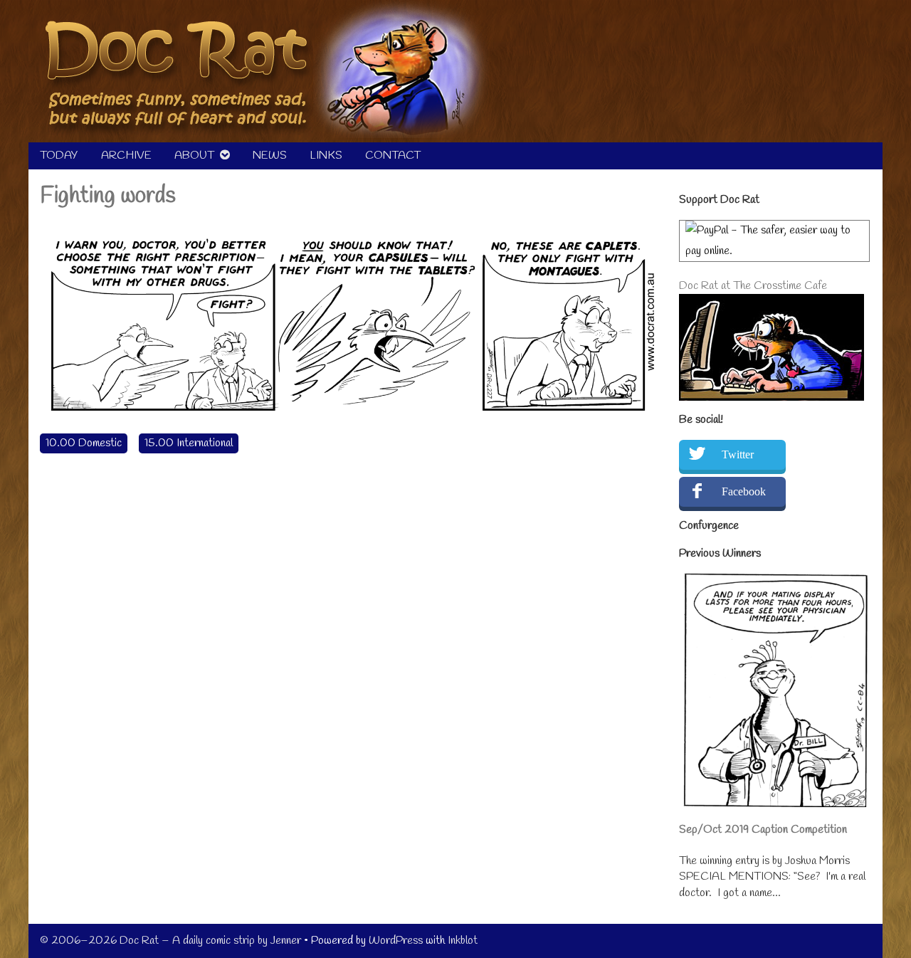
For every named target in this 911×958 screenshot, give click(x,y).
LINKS (326, 155)
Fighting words (108, 196)
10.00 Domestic (84, 443)
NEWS (270, 155)
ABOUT (194, 155)
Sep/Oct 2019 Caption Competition (763, 829)
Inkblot (463, 940)
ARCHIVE (126, 155)
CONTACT (393, 155)
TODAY (59, 155)
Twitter (738, 454)
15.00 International (188, 443)
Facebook (744, 491)
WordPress (396, 940)
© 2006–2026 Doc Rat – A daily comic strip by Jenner (170, 940)
